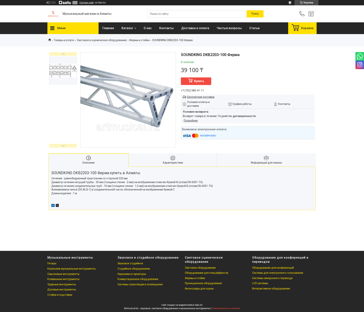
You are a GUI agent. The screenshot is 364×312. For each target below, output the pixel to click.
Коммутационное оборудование (138, 279)
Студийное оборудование (134, 268)
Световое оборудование (200, 267)
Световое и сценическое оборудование (102, 40)
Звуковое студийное (130, 263)
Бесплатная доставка (200, 96)
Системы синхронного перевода (272, 278)
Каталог (127, 28)
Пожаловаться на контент (226, 308)
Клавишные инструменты (63, 279)
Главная (108, 28)
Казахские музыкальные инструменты (71, 268)
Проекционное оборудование (203, 283)
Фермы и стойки (139, 40)
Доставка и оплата (195, 28)
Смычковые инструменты (63, 273)
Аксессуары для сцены (199, 288)
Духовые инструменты (61, 289)
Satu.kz (199, 305)
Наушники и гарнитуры (132, 273)
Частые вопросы (229, 28)
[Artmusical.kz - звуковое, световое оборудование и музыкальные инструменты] (53, 13)
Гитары (51, 263)
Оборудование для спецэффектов (206, 272)
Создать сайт (86, 2)
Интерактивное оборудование (271, 288)
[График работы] (311, 14)
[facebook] (53, 205)
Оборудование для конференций (273, 267)
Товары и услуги (64, 40)
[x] (57, 205)
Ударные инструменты (61, 284)
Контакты (166, 28)
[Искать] (255, 13)
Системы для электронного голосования (277, 272)
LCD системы (260, 283)
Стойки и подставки (59, 294)
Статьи (254, 28)
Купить (199, 81)
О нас (148, 28)
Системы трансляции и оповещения (140, 284)
